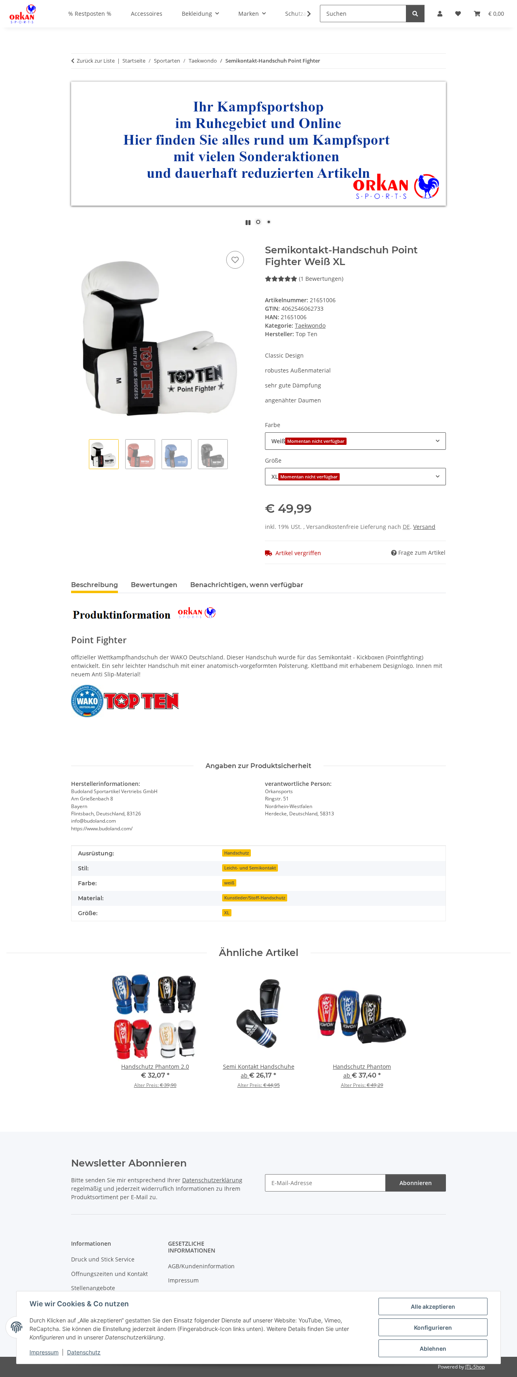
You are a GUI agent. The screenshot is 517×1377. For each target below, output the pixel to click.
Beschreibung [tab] (94, 585)
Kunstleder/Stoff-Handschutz (254, 898)
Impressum (44, 1352)
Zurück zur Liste (96, 60)
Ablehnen (433, 1348)
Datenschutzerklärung (212, 1180)
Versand (424, 527)
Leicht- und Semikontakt (250, 868)
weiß (229, 883)
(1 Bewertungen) (321, 278)
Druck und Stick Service (103, 1259)
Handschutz (236, 853)
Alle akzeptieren (433, 1306)
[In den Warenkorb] (77, 240)
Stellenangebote (93, 1288)
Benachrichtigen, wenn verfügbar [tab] (246, 585)
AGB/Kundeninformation (201, 1266)
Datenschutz (84, 1352)
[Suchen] (415, 13)
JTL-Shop (475, 1366)
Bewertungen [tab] (154, 585)
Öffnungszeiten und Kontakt (109, 1274)
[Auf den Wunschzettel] (235, 260)
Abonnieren (415, 1183)
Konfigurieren (433, 1327)
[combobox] (355, 441)
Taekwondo (310, 325)
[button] (303, 14)
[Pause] (248, 222)
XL (226, 913)
